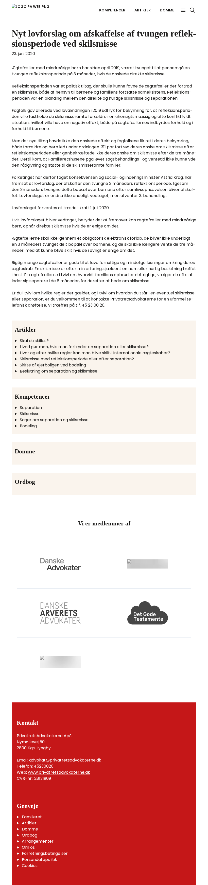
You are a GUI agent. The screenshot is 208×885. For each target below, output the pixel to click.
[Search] (192, 10)
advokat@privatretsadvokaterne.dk (65, 760)
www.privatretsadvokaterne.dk (59, 772)
